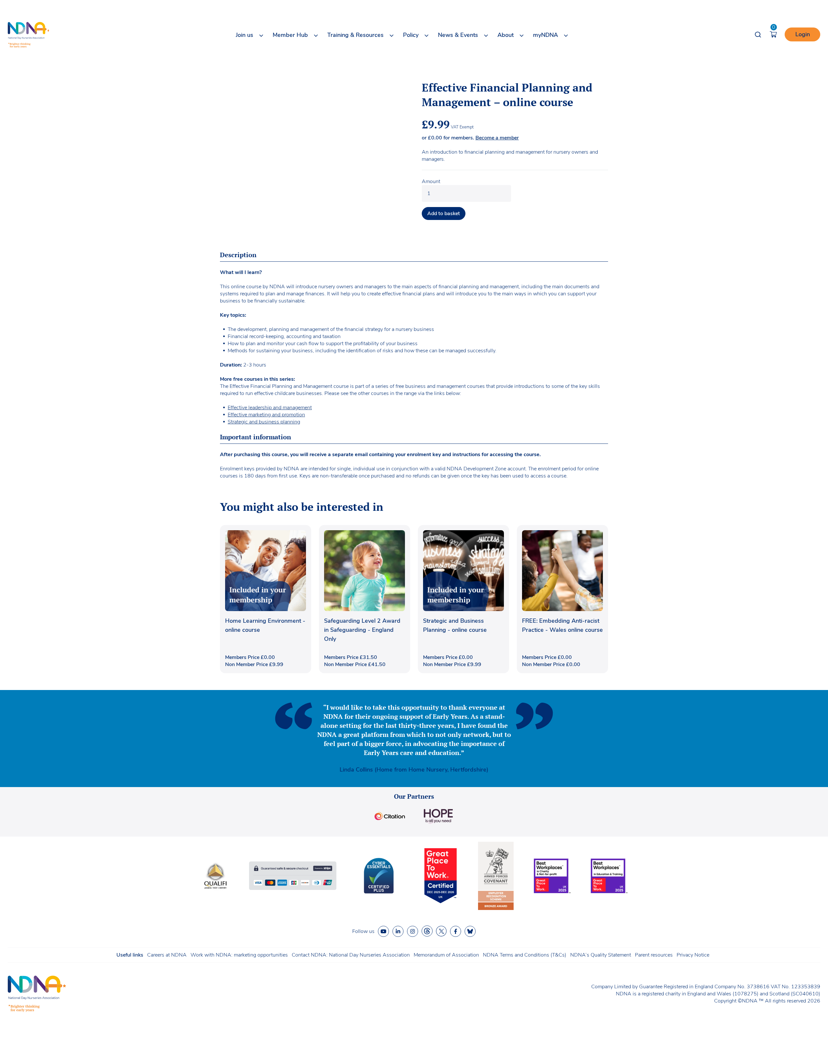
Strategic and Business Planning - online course (455, 625)
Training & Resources (355, 35)
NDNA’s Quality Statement (600, 955)
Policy (411, 35)
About (505, 35)
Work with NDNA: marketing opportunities (239, 955)
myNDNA (545, 35)
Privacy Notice (693, 955)
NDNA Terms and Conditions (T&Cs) (524, 955)
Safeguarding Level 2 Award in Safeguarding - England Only (362, 630)
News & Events (458, 35)
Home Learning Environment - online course (265, 625)
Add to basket (443, 213)
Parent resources (654, 955)
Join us (244, 35)
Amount (431, 181)
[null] (427, 931)
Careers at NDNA (167, 955)
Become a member (497, 137)
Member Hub (290, 35)
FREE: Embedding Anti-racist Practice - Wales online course (562, 625)
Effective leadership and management (270, 407)
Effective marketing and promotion (266, 414)
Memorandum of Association (446, 955)
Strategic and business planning (264, 421)
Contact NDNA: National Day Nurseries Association (351, 955)
